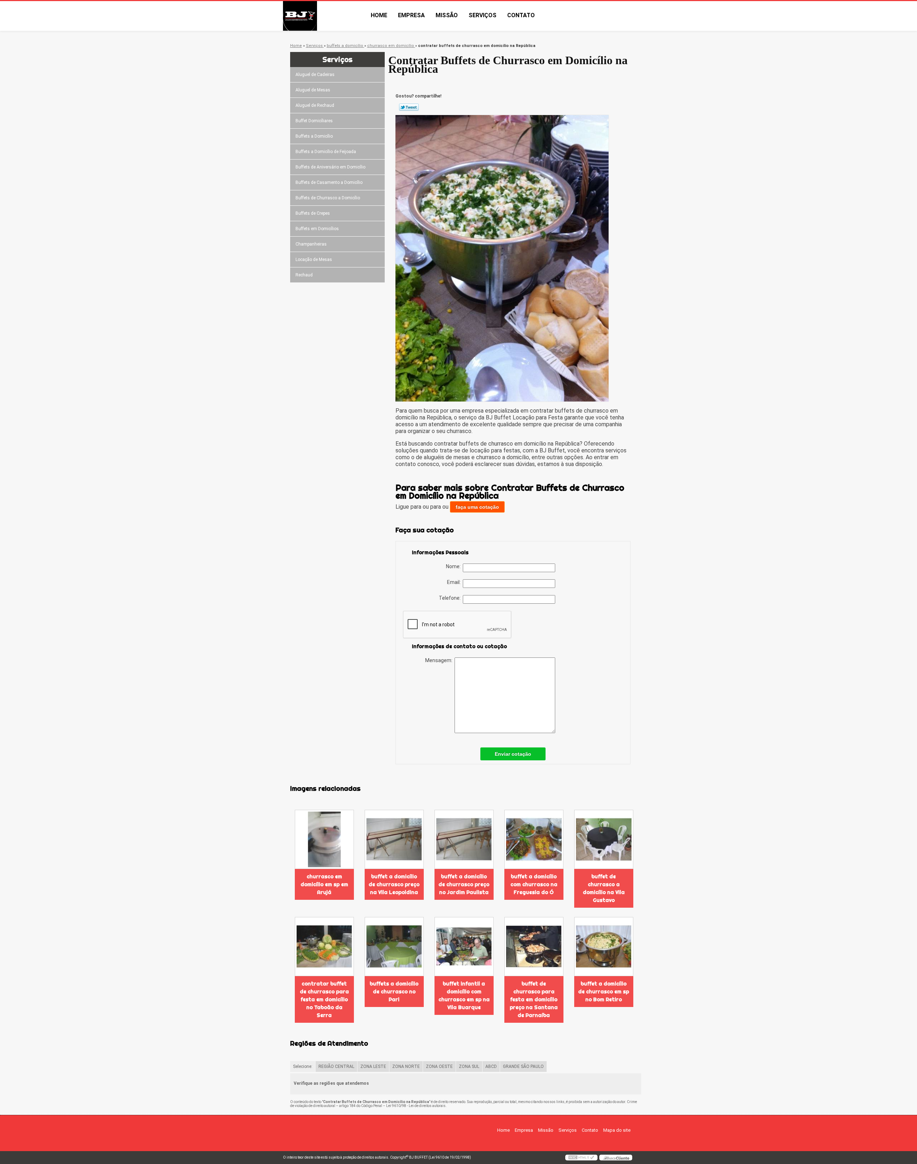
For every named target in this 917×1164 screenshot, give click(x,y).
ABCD (491, 1066)
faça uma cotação (477, 507)
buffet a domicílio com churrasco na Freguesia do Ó (533, 884)
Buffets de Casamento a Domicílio (329, 182)
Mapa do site (616, 1130)
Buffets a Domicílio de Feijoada (326, 151)
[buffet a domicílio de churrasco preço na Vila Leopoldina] (394, 839)
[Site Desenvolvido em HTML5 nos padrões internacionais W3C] (581, 1157)
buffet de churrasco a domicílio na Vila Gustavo (604, 888)
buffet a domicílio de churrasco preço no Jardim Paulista (463, 884)
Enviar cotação (513, 754)
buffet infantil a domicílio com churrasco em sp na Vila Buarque (464, 995)
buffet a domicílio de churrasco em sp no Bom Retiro (603, 991)
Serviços (482, 15)
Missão (447, 15)
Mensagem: (440, 660)
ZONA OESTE (439, 1066)
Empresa (411, 15)
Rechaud (304, 274)
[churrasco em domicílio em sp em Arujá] (324, 839)
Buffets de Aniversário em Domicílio (330, 167)
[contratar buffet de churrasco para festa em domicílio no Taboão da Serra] (324, 946)
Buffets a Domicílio (314, 136)
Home (379, 15)
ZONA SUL (469, 1066)
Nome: (454, 566)
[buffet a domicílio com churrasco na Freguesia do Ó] (533, 839)
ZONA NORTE (406, 1066)
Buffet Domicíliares (314, 120)
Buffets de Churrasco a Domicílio (328, 197)
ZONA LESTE (373, 1066)
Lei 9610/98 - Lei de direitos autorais (416, 1106)
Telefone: (451, 598)
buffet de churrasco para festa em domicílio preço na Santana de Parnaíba (534, 999)
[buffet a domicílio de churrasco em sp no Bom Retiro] (603, 946)
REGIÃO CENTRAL (336, 1066)
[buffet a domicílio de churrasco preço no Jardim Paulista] (464, 839)
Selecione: (302, 1066)
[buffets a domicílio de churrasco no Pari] (394, 946)
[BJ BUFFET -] (324, 16)
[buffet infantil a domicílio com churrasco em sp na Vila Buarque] (464, 946)
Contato (521, 15)
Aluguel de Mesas (313, 89)
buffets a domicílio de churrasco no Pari (394, 991)
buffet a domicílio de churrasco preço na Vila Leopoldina (394, 884)
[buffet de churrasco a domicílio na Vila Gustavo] (603, 839)
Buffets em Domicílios (317, 228)
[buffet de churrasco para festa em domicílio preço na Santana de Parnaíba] (533, 946)
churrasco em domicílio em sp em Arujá (324, 884)
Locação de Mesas (314, 259)
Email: (455, 582)
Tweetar (409, 107)
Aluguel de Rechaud (315, 105)
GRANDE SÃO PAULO (523, 1066)
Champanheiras (311, 244)
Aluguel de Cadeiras (315, 74)
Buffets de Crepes (313, 213)
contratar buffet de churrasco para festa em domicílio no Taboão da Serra (324, 999)
